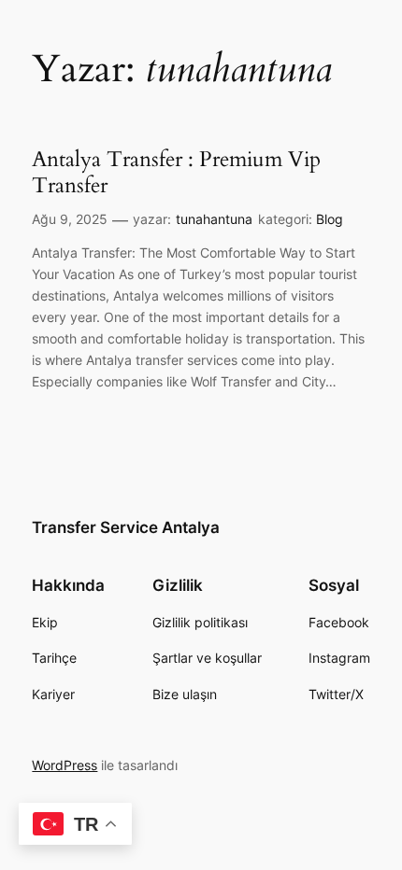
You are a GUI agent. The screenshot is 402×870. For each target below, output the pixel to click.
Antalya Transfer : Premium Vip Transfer (176, 172)
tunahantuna (214, 219)
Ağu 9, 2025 (70, 219)
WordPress (64, 765)
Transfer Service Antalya (126, 527)
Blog (329, 219)
